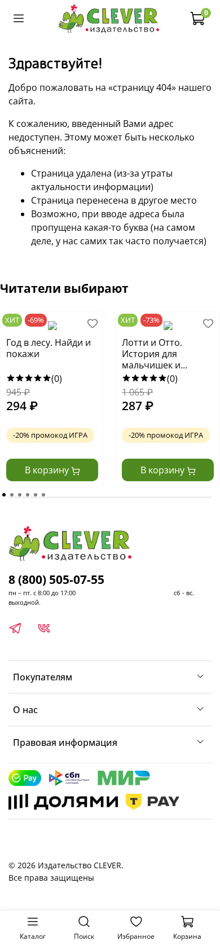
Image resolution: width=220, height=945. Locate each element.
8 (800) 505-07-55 (56, 579)
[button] (4, 494)
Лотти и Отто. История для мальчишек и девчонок (152, 354)
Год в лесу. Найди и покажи (48, 348)
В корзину (48, 470)
